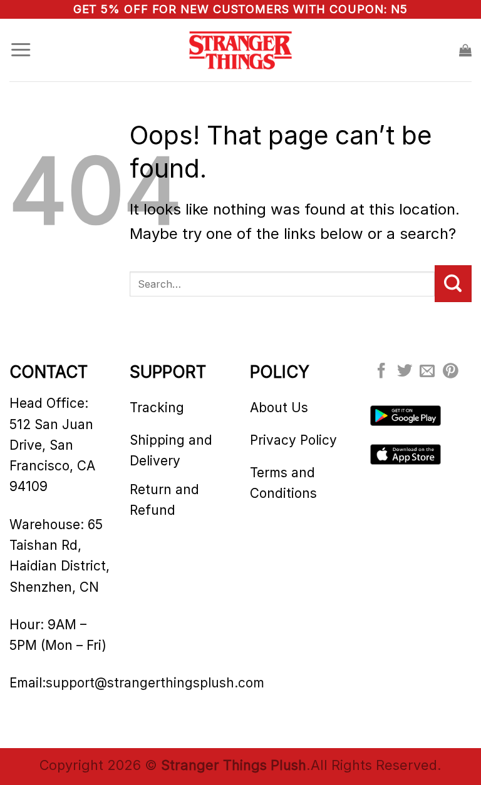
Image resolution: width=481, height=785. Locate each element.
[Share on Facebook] (381, 371)
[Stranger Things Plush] (240, 50)
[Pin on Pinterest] (450, 371)
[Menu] (20, 50)
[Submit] (453, 283)
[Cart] (465, 50)
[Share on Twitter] (404, 371)
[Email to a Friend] (427, 371)
